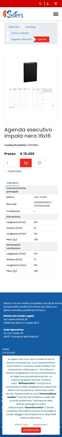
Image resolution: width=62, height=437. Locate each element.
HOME (5, 349)
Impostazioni (40, 424)
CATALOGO (8, 352)
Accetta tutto (31, 430)
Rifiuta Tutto (22, 424)
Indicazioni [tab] (12, 183)
